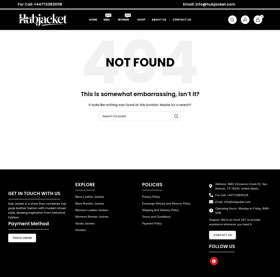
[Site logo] (43, 19)
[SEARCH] (176, 116)
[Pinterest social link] (214, 261)
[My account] (245, 20)
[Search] (232, 20)
